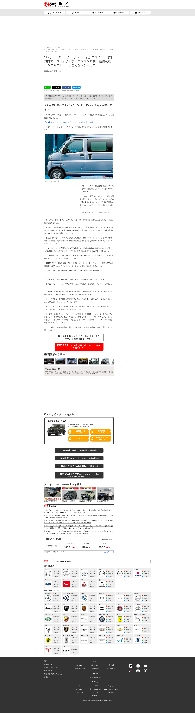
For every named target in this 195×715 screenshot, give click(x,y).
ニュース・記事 (56, 13)
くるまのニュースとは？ (51, 667)
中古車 (56, 576)
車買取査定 (120, 13)
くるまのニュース (80, 665)
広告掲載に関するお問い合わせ (53, 674)
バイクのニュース (80, 689)
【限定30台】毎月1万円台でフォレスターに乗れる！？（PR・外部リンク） (79, 475)
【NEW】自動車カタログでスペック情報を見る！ (79, 458)
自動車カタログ (95, 665)
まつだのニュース (95, 677)
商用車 (64, 90)
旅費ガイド (95, 695)
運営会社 (46, 677)
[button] (47, 494)
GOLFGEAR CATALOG (111, 689)
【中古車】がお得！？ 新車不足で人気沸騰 (79, 450)
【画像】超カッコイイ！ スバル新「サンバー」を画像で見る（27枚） (69, 122)
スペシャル (141, 13)
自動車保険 (95, 668)
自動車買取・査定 (80, 668)
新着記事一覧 (48, 664)
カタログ (77, 13)
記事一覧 (56, 571)
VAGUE (95, 686)
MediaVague (95, 682)
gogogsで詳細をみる (108, 552)
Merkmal (111, 692)
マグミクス (80, 692)
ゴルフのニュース (111, 686)
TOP (45, 661)
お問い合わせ (48, 670)
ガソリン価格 (111, 668)
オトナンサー (95, 692)
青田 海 (57, 71)
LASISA (80, 686)
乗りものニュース (95, 689)
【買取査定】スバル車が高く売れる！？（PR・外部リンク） (79, 346)
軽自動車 (77, 90)
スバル (50, 90)
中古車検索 (99, 13)
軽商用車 (70, 90)
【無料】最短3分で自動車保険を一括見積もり (79, 466)
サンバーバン (57, 90)
